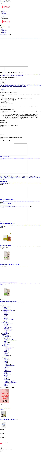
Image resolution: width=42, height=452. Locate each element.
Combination (14, 74)
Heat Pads (5, 308)
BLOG (3, 12)
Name (1, 134)
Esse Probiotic (39, 182)
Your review (2, 132)
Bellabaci (5, 74)
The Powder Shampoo (7, 371)
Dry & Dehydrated (20, 74)
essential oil (17, 86)
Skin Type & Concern (11, 75)
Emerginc (5, 375)
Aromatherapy (1, 74)
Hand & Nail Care (7, 355)
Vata (6, 331)
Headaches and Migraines (16, 176)
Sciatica (1, 177)
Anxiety (5, 321)
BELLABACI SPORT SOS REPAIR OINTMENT (8, 282)
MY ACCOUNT (4, 11)
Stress (5, 311)
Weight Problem (5, 177)
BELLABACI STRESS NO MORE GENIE (7, 223)
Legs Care (5, 354)
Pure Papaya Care (7, 374)
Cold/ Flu (11, 74)
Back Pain (5, 176)
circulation (11, 86)
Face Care (23, 74)
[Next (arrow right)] (1, 451)
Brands (9, 74)
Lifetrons (5, 361)
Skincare (15, 75)
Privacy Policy (2, 440)
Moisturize (7, 349)
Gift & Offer (4, 337)
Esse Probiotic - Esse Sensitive (24, 206)
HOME (3, 28)
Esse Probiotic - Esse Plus (9, 381)
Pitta (6, 369)
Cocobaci (5, 373)
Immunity (33, 74)
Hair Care (5, 353)
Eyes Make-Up (6, 359)
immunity (21, 86)
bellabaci (8, 86)
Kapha (6, 332)
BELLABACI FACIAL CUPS (5, 156)
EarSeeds (5, 376)
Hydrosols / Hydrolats (8, 323)
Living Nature (6, 383)
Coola (5, 378)
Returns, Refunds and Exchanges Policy (5, 439)
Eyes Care (5, 351)
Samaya (5, 368)
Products (3, 10)
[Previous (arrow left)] (0, 451)
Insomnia (32, 176)
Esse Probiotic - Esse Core (3, 183)
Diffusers (5, 325)
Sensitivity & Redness (2, 75)
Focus (5, 316)
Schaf (5, 384)
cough (15, 86)
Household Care (5, 335)
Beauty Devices (5, 333)
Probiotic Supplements (8, 329)
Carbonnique (6, 367)
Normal (38, 74)
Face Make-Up (6, 358)
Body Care (7, 74)
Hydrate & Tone (8, 348)
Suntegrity (6, 385)
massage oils (24, 86)
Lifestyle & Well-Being (6, 306)
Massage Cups (9, 158)
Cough (17, 74)
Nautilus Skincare (8, 366)
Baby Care (5, 356)
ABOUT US (3, 31)
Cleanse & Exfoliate (9, 347)
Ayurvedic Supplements (8, 330)
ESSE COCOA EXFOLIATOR (5, 245)
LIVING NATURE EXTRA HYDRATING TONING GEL (10, 264)
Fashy (5, 372)
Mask (6, 350)
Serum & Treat (7, 75)
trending (17, 75)
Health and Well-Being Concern (28, 74)
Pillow (5, 326)
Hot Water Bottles (7, 307)
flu (19, 86)
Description (3, 89)
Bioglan (5, 362)
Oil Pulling (6, 328)
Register (4, 1)
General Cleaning (7, 336)
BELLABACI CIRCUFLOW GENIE (6, 175)
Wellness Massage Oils (20, 75)
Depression (6, 314)
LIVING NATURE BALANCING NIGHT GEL (8, 301)
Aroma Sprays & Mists (7, 327)
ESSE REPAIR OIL (3, 181)
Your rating (2, 126)
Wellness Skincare (5, 283)
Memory (39, 176)
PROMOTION (4, 13)
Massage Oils (35, 74)
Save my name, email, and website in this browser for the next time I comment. (11, 137)
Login (1, 1)
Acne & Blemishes (7, 338)
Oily (39, 74)
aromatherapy (5, 86)
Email (1, 135)
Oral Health (6, 309)
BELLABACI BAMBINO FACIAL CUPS (7, 199)
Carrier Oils (6, 324)
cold (13, 86)
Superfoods (4, 334)
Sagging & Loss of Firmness (9, 339)
